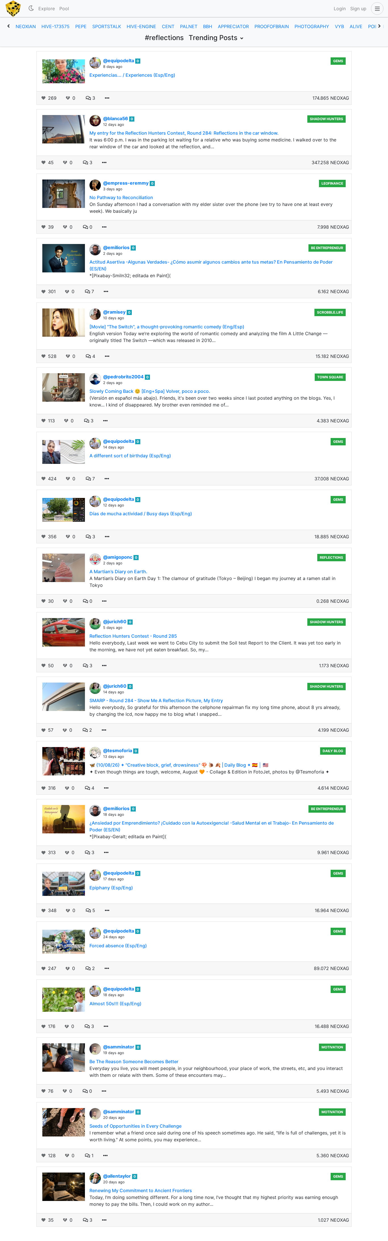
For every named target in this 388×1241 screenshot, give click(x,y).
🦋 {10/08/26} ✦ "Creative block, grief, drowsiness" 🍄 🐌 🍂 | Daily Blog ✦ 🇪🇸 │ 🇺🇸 (178, 765)
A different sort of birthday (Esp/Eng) (130, 455)
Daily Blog (333, 751)
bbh (207, 26)
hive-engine (141, 26)
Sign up (358, 8)
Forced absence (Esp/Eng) (118, 945)
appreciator (233, 26)
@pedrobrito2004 (124, 376)
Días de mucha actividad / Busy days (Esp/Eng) (140, 513)
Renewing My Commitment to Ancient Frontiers (140, 1190)
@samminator (119, 1047)
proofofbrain (272, 26)
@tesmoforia (118, 750)
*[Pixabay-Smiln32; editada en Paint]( (130, 275)
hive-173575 (55, 26)
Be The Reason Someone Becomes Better (133, 1061)
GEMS (338, 61)
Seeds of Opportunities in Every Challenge (135, 1126)
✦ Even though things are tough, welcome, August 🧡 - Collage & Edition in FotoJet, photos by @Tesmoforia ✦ (209, 772)
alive (356, 26)
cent (168, 26)
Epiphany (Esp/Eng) (111, 887)
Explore (46, 8)
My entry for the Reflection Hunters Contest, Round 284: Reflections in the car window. (184, 133)
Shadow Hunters (326, 119)
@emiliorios (117, 247)
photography (312, 26)
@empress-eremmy (126, 183)
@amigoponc (118, 557)
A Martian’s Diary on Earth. (118, 571)
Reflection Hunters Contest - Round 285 (133, 636)
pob (372, 26)
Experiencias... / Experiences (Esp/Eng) (132, 75)
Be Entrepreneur (327, 248)
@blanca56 (116, 118)
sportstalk (106, 26)
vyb (339, 26)
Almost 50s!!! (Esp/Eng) (115, 1003)
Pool (64, 8)
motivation (332, 1047)
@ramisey (115, 312)
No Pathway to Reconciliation (121, 197)
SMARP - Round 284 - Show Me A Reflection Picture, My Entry (156, 700)
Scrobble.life (330, 312)
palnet (188, 26)
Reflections (331, 557)
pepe (81, 26)
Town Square (330, 377)
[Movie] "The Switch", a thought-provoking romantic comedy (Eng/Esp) (166, 326)
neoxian (26, 26)
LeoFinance (332, 183)
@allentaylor (117, 1176)
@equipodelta (119, 60)
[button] (376, 8)
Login (340, 8)
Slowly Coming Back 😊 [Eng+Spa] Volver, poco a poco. (149, 391)
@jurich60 (115, 621)
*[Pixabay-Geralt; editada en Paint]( (127, 836)
